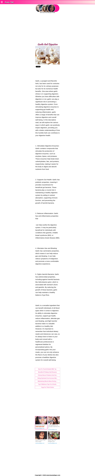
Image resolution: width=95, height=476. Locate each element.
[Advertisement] (47, 29)
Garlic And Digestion (47, 44)
